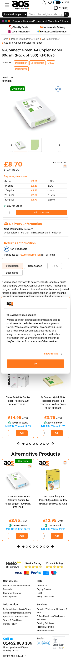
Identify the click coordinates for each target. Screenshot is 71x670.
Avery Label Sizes (45, 596)
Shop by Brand (10, 596)
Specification (35, 266)
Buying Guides (44, 589)
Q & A (55, 266)
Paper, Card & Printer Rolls (25, 39)
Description (12, 266)
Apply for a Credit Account (15, 616)
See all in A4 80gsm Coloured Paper (23, 42)
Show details (51, 353)
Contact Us (42, 585)
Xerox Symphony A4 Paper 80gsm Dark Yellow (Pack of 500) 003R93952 (53, 500)
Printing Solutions (45, 623)
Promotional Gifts (45, 630)
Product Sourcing (45, 627)
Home (5, 39)
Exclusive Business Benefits (17, 585)
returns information (30, 254)
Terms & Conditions (12, 620)
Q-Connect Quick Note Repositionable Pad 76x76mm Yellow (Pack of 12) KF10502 (53, 402)
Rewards (7, 589)
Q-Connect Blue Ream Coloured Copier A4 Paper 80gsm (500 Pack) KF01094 (18, 502)
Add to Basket (41, 212)
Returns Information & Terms (17, 612)
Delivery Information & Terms (17, 609)
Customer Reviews (12, 593)
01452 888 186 (17, 643)
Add (21, 433)
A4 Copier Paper (50, 39)
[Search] (66, 14)
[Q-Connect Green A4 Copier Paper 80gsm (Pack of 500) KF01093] (35, 111)
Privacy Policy (10, 624)
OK (35, 363)
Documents (12, 272)
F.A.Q (39, 593)
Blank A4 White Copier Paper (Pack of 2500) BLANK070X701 (18, 401)
